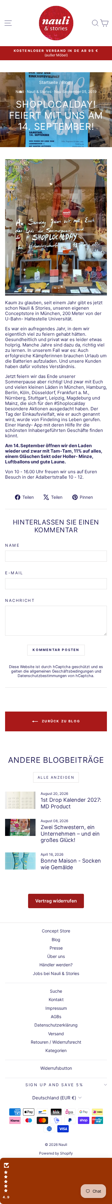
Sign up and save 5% (54, 1084)
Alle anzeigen (56, 777)
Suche (56, 991)
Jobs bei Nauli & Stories (56, 973)
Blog (66, 82)
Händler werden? (56, 964)
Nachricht (20, 600)
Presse (56, 947)
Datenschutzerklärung (56, 1024)
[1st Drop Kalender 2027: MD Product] (20, 800)
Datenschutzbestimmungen (42, 675)
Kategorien (56, 1050)
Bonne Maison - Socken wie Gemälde (71, 864)
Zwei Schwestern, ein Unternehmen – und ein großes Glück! (70, 833)
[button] (56, 1181)
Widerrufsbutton (56, 1068)
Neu (57, 91)
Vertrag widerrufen (56, 901)
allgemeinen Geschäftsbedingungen (61, 671)
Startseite (48, 82)
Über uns (56, 956)
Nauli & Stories (39, 91)
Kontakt (56, 999)
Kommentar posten (56, 650)
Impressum (56, 1008)
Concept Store (56, 930)
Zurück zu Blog (60, 721)
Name (12, 545)
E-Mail (14, 573)
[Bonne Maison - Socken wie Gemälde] (20, 861)
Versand (56, 1033)
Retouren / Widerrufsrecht (56, 1042)
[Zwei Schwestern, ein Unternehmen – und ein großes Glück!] (20, 827)
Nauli (20, 91)
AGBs (56, 1016)
